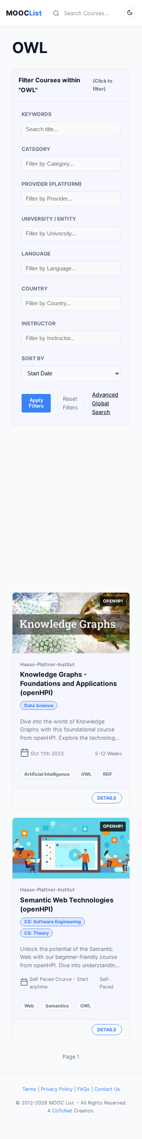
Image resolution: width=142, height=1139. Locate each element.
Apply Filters (36, 403)
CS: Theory (36, 933)
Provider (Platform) (52, 184)
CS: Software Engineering (52, 921)
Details (106, 798)
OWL (86, 774)
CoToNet (62, 1111)
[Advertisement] (71, 509)
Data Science (38, 705)
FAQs (83, 1089)
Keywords (36, 114)
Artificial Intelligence (47, 774)
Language (36, 254)
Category (36, 149)
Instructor (39, 323)
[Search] (56, 13)
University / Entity (49, 219)
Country (35, 289)
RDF (107, 774)
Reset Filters (70, 403)
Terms (29, 1089)
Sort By (33, 358)
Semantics (57, 1006)
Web (29, 1006)
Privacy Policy (57, 1089)
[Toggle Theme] (130, 13)
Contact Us (107, 1089)
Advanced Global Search (105, 403)
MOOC (24, 12)
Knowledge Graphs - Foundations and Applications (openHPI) (68, 683)
